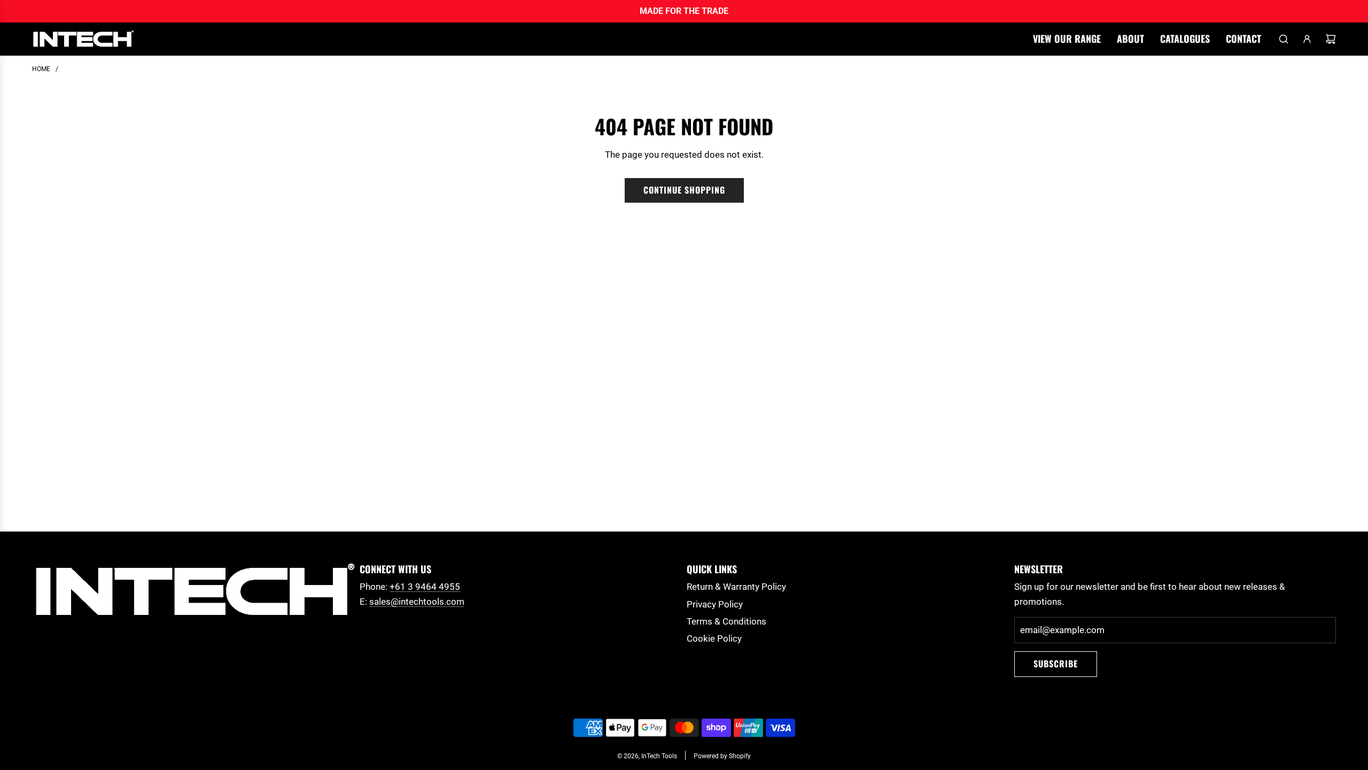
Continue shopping (684, 189)
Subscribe (1055, 663)
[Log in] (1307, 39)
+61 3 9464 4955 (425, 586)
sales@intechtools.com (416, 601)
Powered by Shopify (722, 756)
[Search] (1283, 39)
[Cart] (1330, 39)
